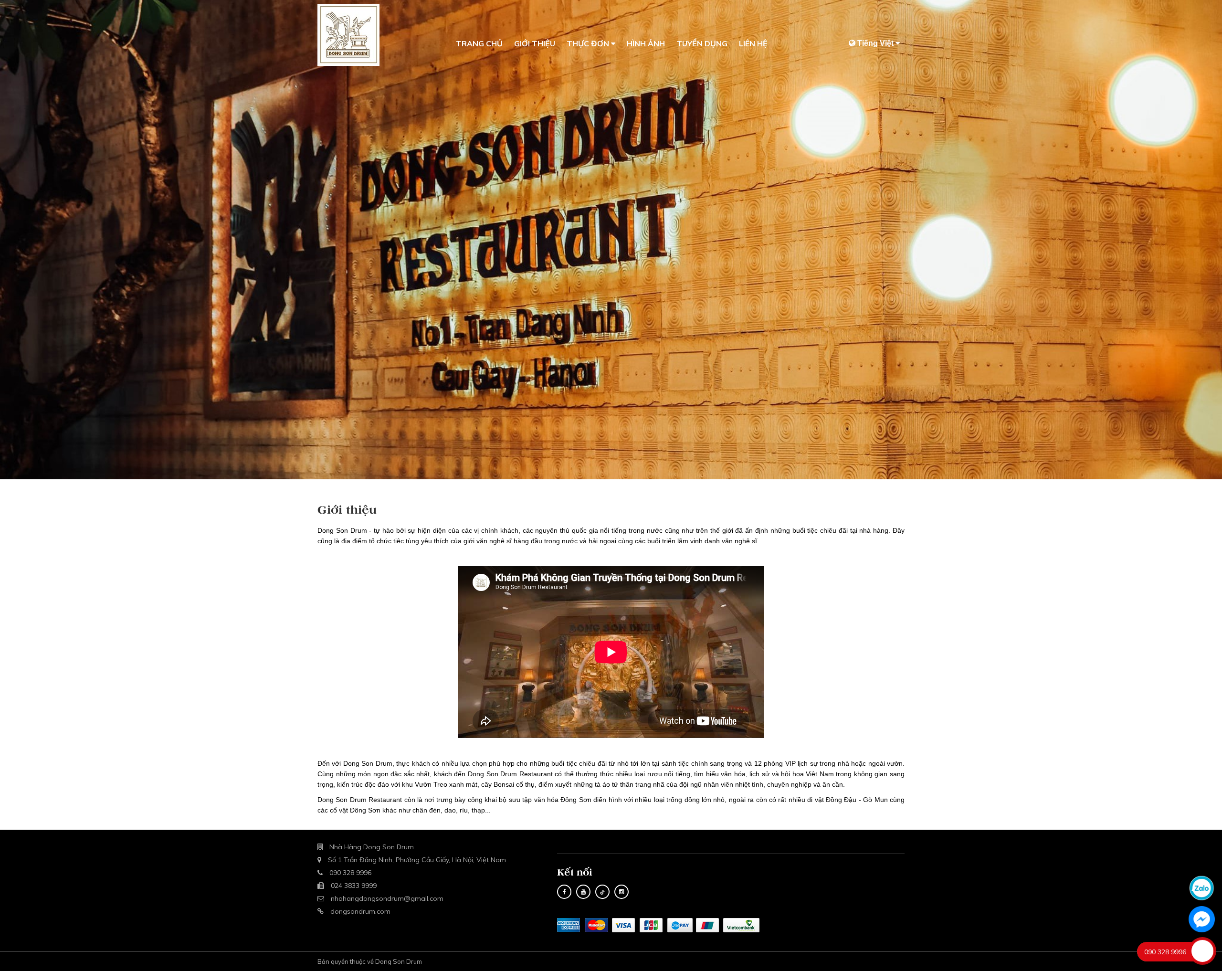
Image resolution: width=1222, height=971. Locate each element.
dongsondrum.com (360, 911)
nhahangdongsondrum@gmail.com (387, 898)
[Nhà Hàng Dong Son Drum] (348, 35)
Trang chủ (479, 43)
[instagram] (621, 892)
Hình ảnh (646, 43)
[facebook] (564, 892)
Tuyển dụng (701, 43)
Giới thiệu (534, 43)
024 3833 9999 (354, 885)
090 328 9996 (350, 872)
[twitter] (583, 892)
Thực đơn (589, 43)
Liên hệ (753, 43)
